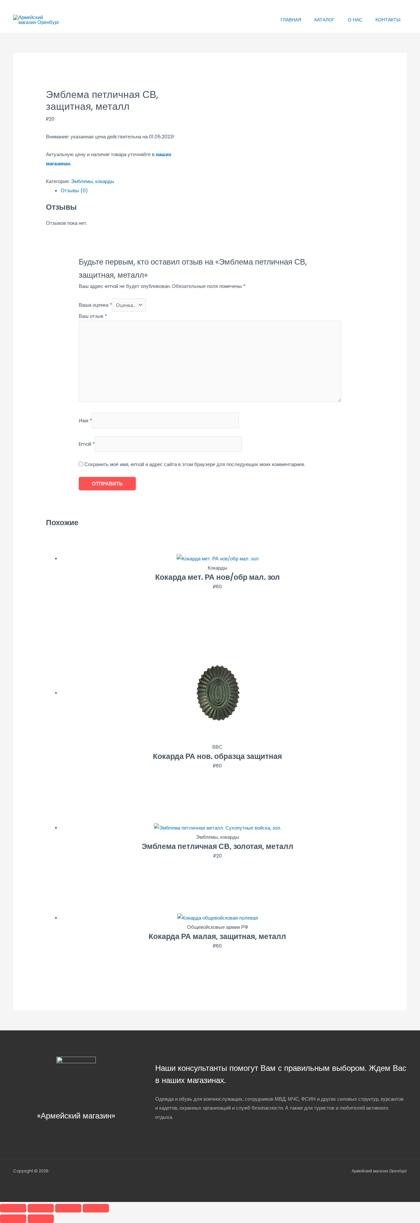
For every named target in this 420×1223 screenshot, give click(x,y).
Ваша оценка (95, 305)
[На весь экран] (41, 1208)
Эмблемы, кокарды (92, 181)
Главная (291, 19)
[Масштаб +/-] (13, 1208)
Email (87, 444)
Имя (85, 420)
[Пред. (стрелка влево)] (13, 1218)
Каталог (324, 19)
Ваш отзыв (93, 316)
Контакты (387, 19)
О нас (355, 19)
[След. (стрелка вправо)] (41, 1218)
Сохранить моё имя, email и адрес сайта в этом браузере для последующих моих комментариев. (194, 464)
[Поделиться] (68, 1208)
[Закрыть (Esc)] (96, 1208)
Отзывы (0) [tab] (74, 190)
